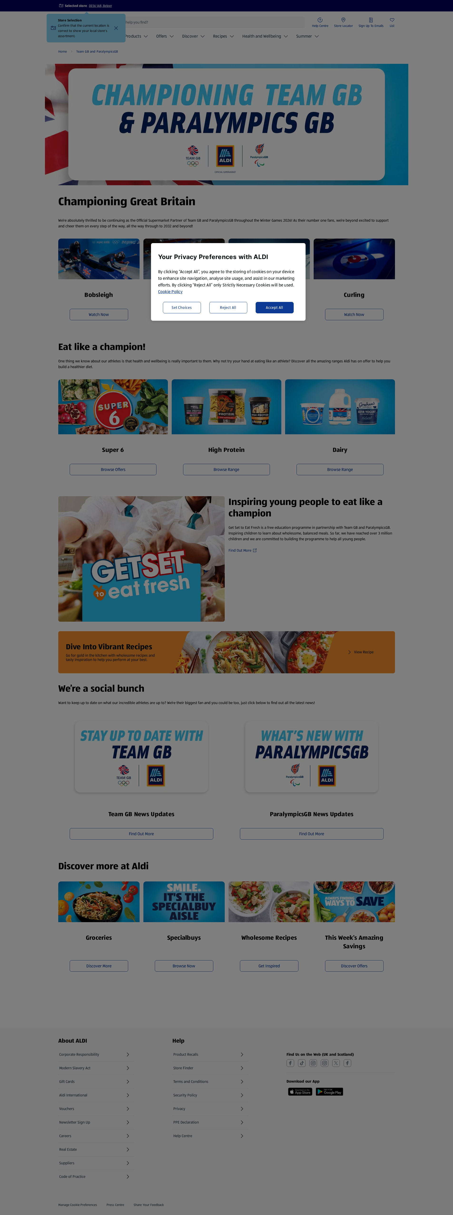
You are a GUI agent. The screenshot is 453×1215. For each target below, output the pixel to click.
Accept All (274, 307)
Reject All (228, 307)
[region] (228, 282)
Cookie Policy (170, 292)
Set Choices (182, 307)
